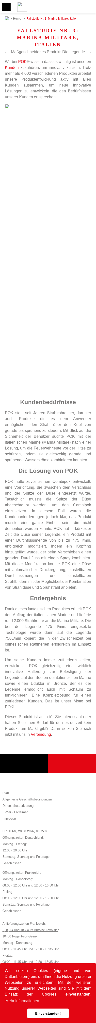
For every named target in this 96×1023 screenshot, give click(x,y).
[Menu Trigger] (6, 7)
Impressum (10, 818)
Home (17, 18)
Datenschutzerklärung (17, 806)
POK (22, 62)
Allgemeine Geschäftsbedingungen (27, 799)
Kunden (12, 67)
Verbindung (41, 734)
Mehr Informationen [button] (22, 1001)
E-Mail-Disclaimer (15, 812)
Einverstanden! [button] (48, 1013)
